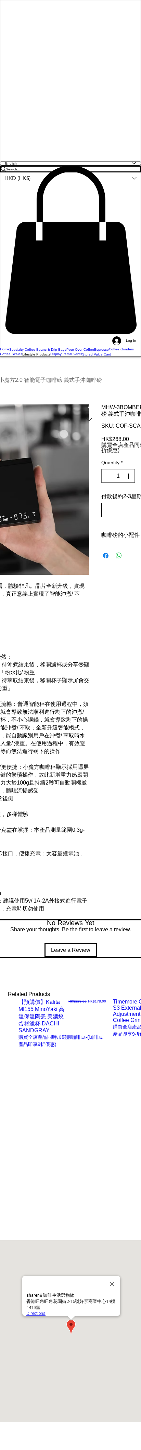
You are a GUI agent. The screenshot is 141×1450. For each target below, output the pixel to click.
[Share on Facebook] (106, 556)
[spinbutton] (118, 475)
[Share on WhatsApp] (119, 556)
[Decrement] (107, 475)
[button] (70, 250)
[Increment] (129, 475)
